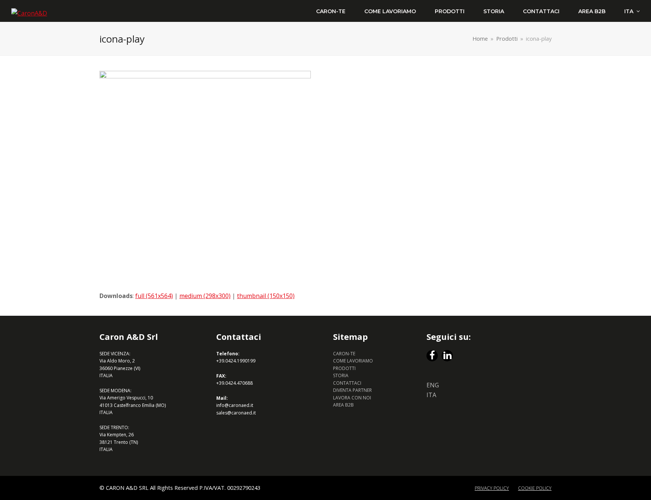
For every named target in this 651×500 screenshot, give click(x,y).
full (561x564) (154, 296)
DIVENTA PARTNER (352, 390)
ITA (431, 395)
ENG (432, 385)
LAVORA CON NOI (352, 397)
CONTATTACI (347, 383)
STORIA (340, 375)
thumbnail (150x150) (266, 296)
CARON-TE (344, 353)
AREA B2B (343, 405)
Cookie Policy (535, 488)
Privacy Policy (492, 488)
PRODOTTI (344, 368)
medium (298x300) (205, 296)
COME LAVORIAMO (353, 361)
